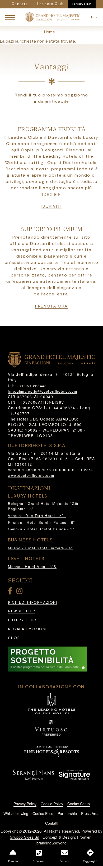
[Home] (53, 17)
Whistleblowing (15, 813)
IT (93, 17)
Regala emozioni (27, 629)
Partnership (67, 813)
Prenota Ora (51, 306)
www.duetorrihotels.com (31, 475)
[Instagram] (20, 592)
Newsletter (21, 611)
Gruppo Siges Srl (24, 837)
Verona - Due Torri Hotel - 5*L (37, 515)
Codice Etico (42, 813)
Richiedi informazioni (32, 602)
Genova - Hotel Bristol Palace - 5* (41, 528)
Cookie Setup (78, 803)
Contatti (51, 823)
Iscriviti (51, 206)
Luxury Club (81, 4)
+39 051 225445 (31, 385)
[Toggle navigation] (10, 17)
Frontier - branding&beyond (64, 840)
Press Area (90, 813)
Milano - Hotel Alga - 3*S (32, 566)
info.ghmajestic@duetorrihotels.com (42, 391)
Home (49, 32)
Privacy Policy (24, 803)
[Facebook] (11, 592)
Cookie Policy (52, 803)
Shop (14, 638)
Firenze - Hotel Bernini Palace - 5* (41, 522)
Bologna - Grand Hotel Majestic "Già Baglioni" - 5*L (43, 506)
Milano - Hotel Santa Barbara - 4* (40, 547)
